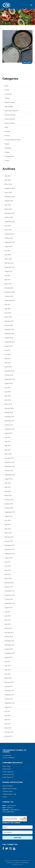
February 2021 (9, 288)
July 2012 (7, 661)
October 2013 (9, 599)
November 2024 (9, 197)
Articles (7, 90)
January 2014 (9, 587)
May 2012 (8, 670)
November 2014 (9, 549)
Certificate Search (7, 791)
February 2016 (9, 500)
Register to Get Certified (9, 788)
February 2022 (9, 263)
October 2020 (9, 296)
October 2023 (9, 217)
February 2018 (9, 408)
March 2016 (8, 495)
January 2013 (9, 637)
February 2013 (9, 632)
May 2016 (8, 487)
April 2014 (8, 574)
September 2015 (10, 512)
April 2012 (8, 674)
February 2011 (9, 732)
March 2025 (8, 192)
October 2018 (9, 375)
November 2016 (9, 466)
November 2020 (9, 292)
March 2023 (8, 230)
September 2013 (10, 603)
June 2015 (8, 520)
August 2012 (8, 657)
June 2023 (8, 226)
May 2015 (8, 524)
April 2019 (8, 363)
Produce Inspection (7, 772)
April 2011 (8, 724)
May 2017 (8, 446)
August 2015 (8, 516)
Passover (7, 131)
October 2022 (9, 238)
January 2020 (9, 325)
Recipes (7, 144)
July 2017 (7, 437)
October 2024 (9, 201)
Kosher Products (10, 123)
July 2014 (7, 562)
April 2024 (8, 205)
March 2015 (8, 533)
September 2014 (10, 553)
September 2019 (10, 342)
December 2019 (9, 329)
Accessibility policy (9, 811)
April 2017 (8, 450)
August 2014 (8, 558)
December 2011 (9, 690)
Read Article (27, 62)
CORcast (7, 98)
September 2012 (10, 653)
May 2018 (8, 396)
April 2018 (8, 400)
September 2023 (10, 221)
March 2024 (8, 209)
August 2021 (8, 271)
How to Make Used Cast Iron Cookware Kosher (18, 55)
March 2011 (8, 728)
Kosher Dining (6, 766)
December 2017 (9, 417)
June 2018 (8, 392)
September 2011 (10, 703)
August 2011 (8, 707)
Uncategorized (9, 156)
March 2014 (8, 578)
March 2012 (8, 678)
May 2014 (8, 570)
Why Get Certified (7, 786)
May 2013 (8, 620)
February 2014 (9, 583)
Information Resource (11, 111)
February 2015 (9, 537)
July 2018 (7, 387)
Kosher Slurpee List (7, 777)
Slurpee (7, 152)
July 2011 (7, 711)
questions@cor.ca (15, 809)
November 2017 (9, 421)
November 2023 (9, 213)
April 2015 (8, 529)
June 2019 (8, 354)
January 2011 (9, 736)
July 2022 (7, 250)
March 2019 (8, 367)
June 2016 (8, 483)
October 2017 (9, 425)
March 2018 (8, 404)
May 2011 (8, 720)
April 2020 (8, 313)
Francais (4, 797)
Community (8, 94)
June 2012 (8, 666)
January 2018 (9, 412)
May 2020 (8, 309)
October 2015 (9, 508)
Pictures (7, 135)
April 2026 (8, 180)
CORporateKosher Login (9, 794)
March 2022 (8, 259)
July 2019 (7, 350)
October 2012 (9, 649)
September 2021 (10, 267)
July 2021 (7, 275)
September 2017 (10, 429)
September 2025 (10, 188)
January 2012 (9, 686)
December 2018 (9, 371)
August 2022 (8, 246)
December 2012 (9, 641)
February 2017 (9, 458)
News (6, 127)
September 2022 (10, 242)
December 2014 (9, 545)
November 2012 (9, 645)
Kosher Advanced (10, 115)
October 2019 (9, 338)
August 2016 (8, 479)
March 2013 (8, 628)
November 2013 (9, 595)
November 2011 (9, 695)
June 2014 (8, 566)
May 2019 (8, 358)
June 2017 (8, 441)
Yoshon (7, 160)
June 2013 (8, 616)
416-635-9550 (11, 805)
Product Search (6, 769)
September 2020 (10, 300)
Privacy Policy (17, 864)
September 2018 (10, 379)
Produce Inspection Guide (12, 140)
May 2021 (8, 280)
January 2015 (9, 541)
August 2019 (8, 346)
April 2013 (8, 624)
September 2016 (10, 475)
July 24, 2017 (19, 57)
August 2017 (8, 433)
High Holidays (9, 106)
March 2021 (8, 284)
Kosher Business (10, 119)
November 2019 (9, 334)
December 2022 (9, 234)
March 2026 (8, 184)
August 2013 (8, 607)
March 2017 (8, 454)
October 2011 (9, 699)
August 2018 (8, 383)
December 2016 (9, 462)
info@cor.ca (10, 807)
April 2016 (8, 491)
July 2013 (7, 612)
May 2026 (8, 176)
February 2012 (9, 682)
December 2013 (9, 591)
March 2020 (8, 317)
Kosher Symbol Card (8, 774)
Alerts (6, 86)
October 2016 (9, 470)
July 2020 (7, 304)
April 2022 (8, 255)
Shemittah (8, 148)
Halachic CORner (10, 102)
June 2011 (8, 715)
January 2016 (9, 504)
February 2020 (9, 321)
